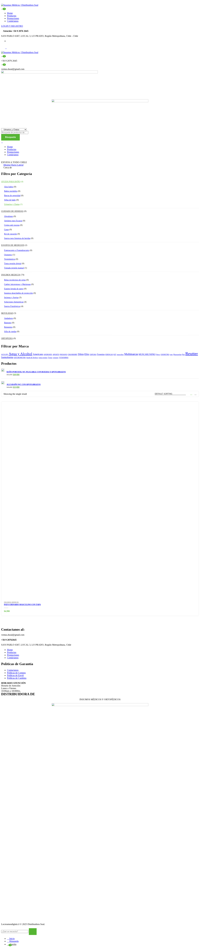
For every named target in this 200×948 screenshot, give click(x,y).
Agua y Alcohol (20, 354)
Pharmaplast (177, 354)
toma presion (43, 357)
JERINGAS (109, 354)
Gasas (6, 229)
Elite (86, 354)
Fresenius (101, 354)
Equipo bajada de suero (13, 289)
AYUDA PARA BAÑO (10, 182)
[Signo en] (2, 142)
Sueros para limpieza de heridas (17, 238)
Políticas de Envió (15, 675)
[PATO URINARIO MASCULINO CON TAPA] (100, 500)
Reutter (191, 353)
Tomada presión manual (14, 268)
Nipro (158, 354)
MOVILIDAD (7, 313)
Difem (81, 354)
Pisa (183, 354)
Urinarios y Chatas (11, 204)
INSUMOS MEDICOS (10, 275)
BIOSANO (63, 354)
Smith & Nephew (32, 357)
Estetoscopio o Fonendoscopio (16, 250)
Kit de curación (10, 234)
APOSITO (56, 354)
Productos (11, 16)
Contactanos (12, 670)
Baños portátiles (10, 191)
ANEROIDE (48, 354)
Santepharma (7, 357)
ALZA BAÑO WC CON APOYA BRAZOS (24, 384)
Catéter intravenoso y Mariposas (17, 284)
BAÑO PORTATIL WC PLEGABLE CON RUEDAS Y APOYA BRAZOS (36, 372)
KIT (114, 354)
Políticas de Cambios (16, 678)
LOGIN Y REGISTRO (12, 26)
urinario (55, 357)
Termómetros (9, 259)
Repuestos (8, 327)
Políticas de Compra (16, 673)
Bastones (7, 323)
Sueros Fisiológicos (12, 306)
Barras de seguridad (12, 195)
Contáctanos (12, 21)
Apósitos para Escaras (13, 221)
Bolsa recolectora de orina (15, 280)
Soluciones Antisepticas (13, 302)
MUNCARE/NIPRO (147, 354)
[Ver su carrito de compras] (2, 7)
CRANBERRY (72, 354)
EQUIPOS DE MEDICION (12, 245)
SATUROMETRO (20, 357)
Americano (38, 354)
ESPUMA (93, 354)
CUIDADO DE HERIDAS (12, 211)
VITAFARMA (63, 357)
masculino (120, 354)
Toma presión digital (12, 263)
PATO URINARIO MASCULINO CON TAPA (22, 604)
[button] (2, 55)
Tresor (50, 357)
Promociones (13, 18)
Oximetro (8, 255)
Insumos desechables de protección (18, 293)
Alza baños (8, 187)
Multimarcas (131, 354)
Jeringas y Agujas (11, 297)
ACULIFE (4, 354)
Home (10, 13)
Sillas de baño (10, 200)
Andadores (8, 318)
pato (171, 354)
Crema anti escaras (11, 225)
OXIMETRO (165, 354)
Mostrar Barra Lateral (13, 165)
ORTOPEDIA (7, 338)
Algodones (8, 216)
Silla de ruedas (10, 331)
